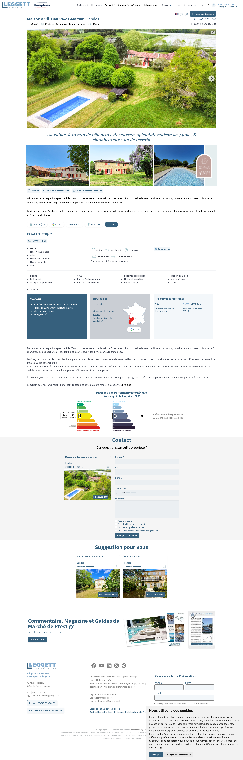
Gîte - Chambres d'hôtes (89, 190)
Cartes (58, 224)
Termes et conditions (100, 683)
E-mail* (118, 477)
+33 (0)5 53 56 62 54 (36, 692)
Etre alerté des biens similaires (132, 524)
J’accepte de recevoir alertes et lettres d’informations (182, 703)
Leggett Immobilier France (103, 694)
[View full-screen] (213, 32)
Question (119, 498)
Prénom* (119, 457)
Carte (136, 329)
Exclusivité (110, 5)
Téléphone (120, 488)
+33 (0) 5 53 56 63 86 (45, 703)
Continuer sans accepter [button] (163, 740)
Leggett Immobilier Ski (101, 697)
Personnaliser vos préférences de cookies (118, 686)
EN (208, 5)
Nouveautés (123, 5)
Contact (111, 224)
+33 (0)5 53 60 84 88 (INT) (228, 7)
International (151, 5)
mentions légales (139, 729)
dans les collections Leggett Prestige (113, 676)
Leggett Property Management (105, 701)
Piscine (35, 190)
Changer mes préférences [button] (178, 754)
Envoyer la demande (127, 535)
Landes (96, 314)
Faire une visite (124, 521)
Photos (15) (39, 224)
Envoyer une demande (203, 13)
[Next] (211, 78)
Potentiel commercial (58, 190)
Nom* (118, 467)
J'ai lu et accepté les (138, 530)
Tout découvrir (37, 639)
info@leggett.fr (51, 695)
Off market (136, 5)
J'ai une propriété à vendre (130, 527)
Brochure (95, 224)
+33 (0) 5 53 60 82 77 (52, 710)
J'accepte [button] (156, 754)
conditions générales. (149, 530)
